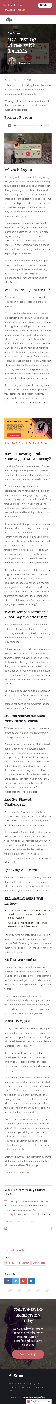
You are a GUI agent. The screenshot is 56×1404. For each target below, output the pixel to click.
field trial (10, 1263)
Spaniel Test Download (16, 1173)
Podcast (8, 80)
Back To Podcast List (15, 1250)
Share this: (9, 1274)
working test (39, 1263)
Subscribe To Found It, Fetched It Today (25, 443)
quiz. (13, 1214)
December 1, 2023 (23, 80)
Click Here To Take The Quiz (19, 1222)
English (34, 1401)
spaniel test (23, 1263)
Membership (28, 1354)
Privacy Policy (25, 1387)
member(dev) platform (34, 1397)
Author (21, 59)
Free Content (14, 33)
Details (43, 5)
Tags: (7, 1257)
